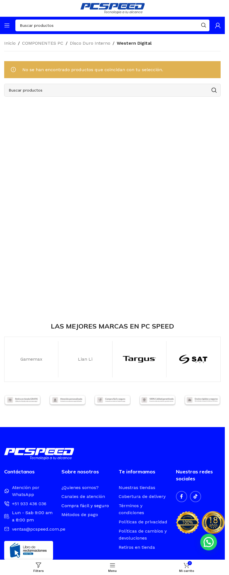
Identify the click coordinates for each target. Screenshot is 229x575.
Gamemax (31, 359)
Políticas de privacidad (143, 521)
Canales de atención (83, 496)
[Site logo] (112, 8)
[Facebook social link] (181, 496)
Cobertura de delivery (142, 496)
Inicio (10, 43)
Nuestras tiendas (137, 487)
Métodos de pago (79, 514)
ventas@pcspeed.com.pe (38, 529)
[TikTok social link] (195, 496)
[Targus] (139, 359)
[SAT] (193, 359)
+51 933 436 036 (29, 503)
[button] (208, 542)
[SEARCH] (203, 25)
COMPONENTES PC (42, 43)
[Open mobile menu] (7, 25)
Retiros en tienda (137, 547)
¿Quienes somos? (80, 487)
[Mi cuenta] (217, 25)
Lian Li (85, 359)
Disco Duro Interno (90, 43)
